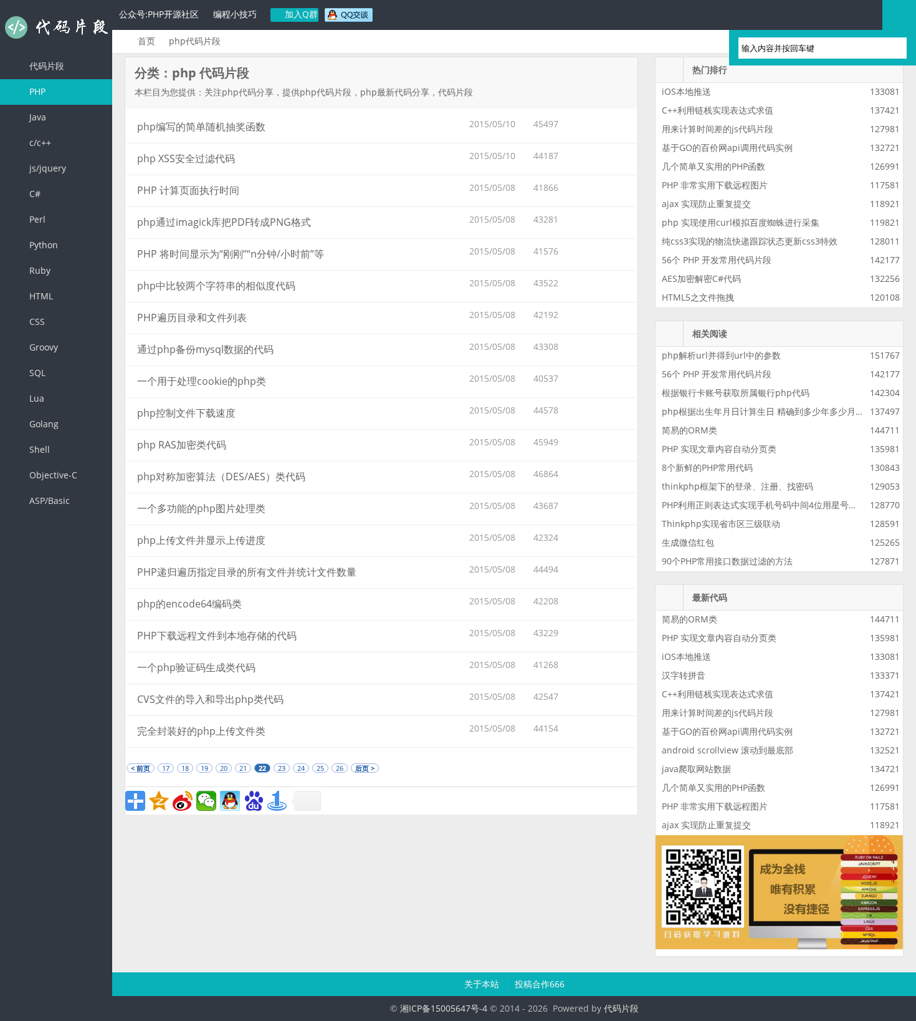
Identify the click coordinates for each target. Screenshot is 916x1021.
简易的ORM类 (689, 430)
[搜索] (892, 48)
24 (301, 768)
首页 (146, 41)
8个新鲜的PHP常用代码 (707, 467)
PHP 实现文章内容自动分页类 (719, 449)
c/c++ (39, 142)
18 (185, 768)
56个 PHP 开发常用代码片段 (716, 260)
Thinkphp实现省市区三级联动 (721, 524)
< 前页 (140, 768)
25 (320, 768)
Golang (43, 424)
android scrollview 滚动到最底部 (727, 750)
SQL (36, 373)
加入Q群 (300, 14)
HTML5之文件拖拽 (698, 297)
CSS (36, 321)
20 (223, 768)
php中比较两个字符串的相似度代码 (216, 286)
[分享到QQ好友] (230, 801)
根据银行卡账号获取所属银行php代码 (735, 393)
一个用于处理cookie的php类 (201, 381)
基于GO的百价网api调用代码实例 (727, 147)
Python (42, 245)
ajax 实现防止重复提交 (706, 204)
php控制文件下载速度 (186, 413)
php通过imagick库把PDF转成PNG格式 (224, 222)
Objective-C (52, 475)
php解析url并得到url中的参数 (721, 355)
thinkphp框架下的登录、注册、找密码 (737, 486)
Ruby (38, 270)
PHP (36, 91)
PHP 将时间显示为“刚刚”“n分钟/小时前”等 (230, 254)
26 (339, 768)
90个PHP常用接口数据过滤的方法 (727, 561)
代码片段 (56, 27)
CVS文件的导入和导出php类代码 (210, 699)
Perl (36, 219)
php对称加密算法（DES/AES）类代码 (221, 476)
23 (281, 768)
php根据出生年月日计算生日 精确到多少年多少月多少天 (772, 411)
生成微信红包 (688, 542)
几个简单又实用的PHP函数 (713, 166)
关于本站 (483, 984)
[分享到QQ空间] (159, 801)
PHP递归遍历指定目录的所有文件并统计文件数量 (246, 572)
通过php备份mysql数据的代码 (205, 349)
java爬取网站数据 (696, 769)
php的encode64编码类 (189, 604)
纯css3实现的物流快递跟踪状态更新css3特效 (749, 241)
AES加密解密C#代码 (701, 278)
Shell (38, 449)
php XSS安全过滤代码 (186, 158)
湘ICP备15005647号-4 (443, 1008)
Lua (35, 398)
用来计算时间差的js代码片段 (717, 129)
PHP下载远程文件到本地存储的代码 (217, 635)
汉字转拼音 (683, 675)
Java (36, 117)
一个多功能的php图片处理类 (201, 508)
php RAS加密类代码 (181, 445)
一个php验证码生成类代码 (196, 667)
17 (165, 768)
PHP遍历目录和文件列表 (192, 317)
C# (34, 194)
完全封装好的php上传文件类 (201, 731)
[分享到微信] (206, 801)
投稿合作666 (540, 984)
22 (262, 768)
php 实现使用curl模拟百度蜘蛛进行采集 (740, 222)
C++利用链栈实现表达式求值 (717, 110)
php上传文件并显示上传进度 (201, 540)
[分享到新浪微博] (183, 801)
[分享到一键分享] (277, 801)
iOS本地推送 (686, 91)
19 (204, 768)
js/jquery (46, 168)
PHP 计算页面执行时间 (188, 190)
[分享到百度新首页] (254, 801)
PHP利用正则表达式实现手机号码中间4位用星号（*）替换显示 (784, 505)
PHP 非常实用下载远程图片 (715, 185)
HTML (40, 296)
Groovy (42, 347)
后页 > (365, 768)
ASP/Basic (48, 500)
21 (243, 768)
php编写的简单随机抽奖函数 (201, 126)
